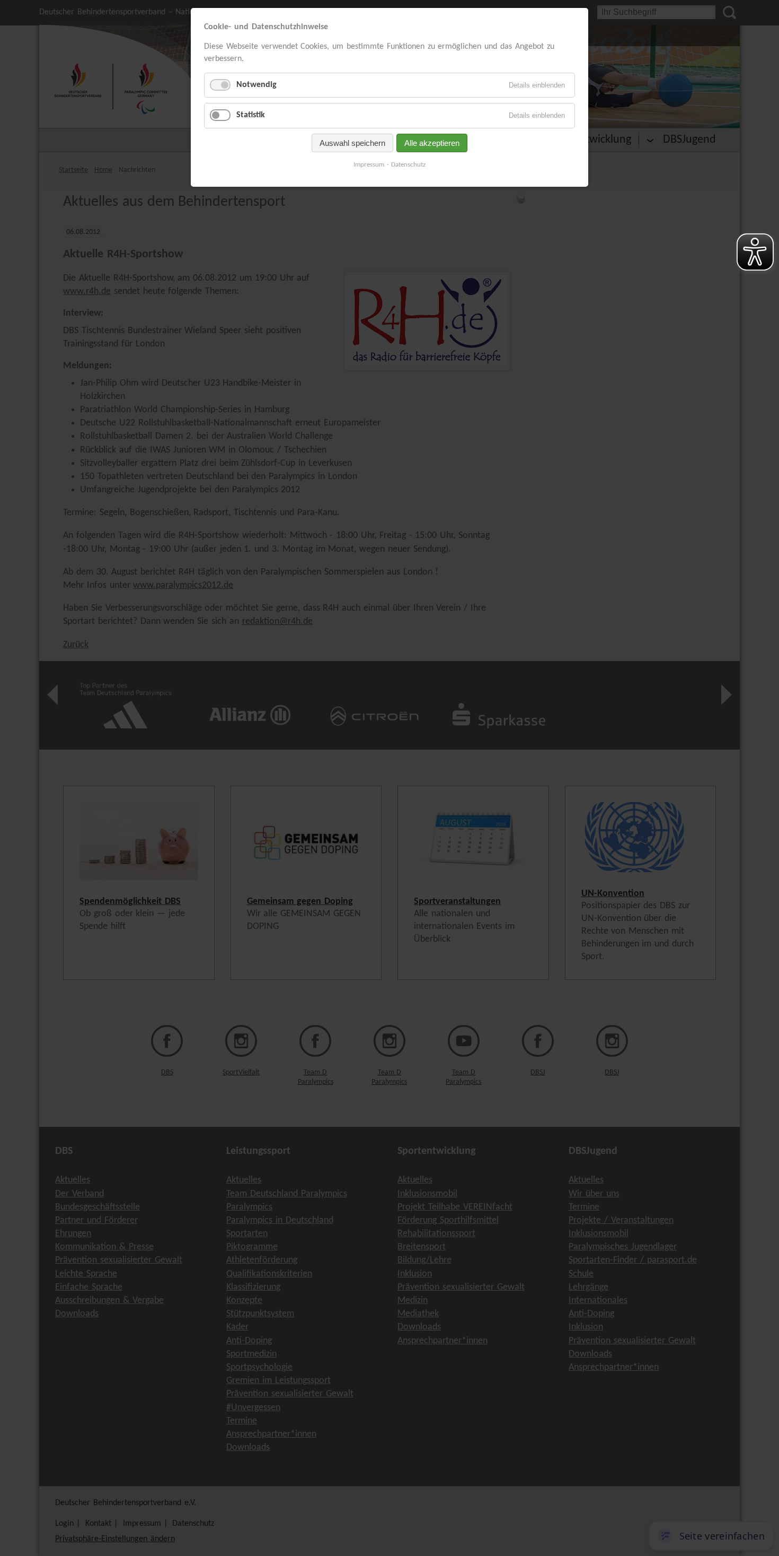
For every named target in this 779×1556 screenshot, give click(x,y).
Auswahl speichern (352, 142)
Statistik (250, 115)
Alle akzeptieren (431, 142)
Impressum (368, 164)
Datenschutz (408, 164)
